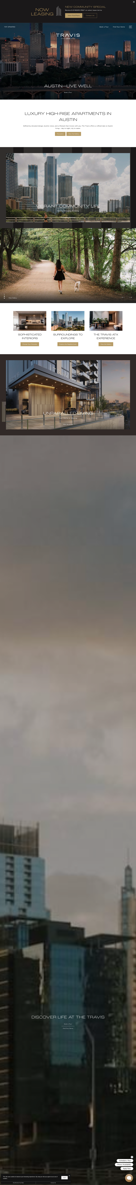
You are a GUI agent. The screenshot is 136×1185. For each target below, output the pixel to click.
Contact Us (53, 1182)
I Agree (64, 1177)
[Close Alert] (134, 2)
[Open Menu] (130, 27)
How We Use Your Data (18, 1182)
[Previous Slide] (123, 297)
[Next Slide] (130, 297)
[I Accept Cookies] (69, 1176)
